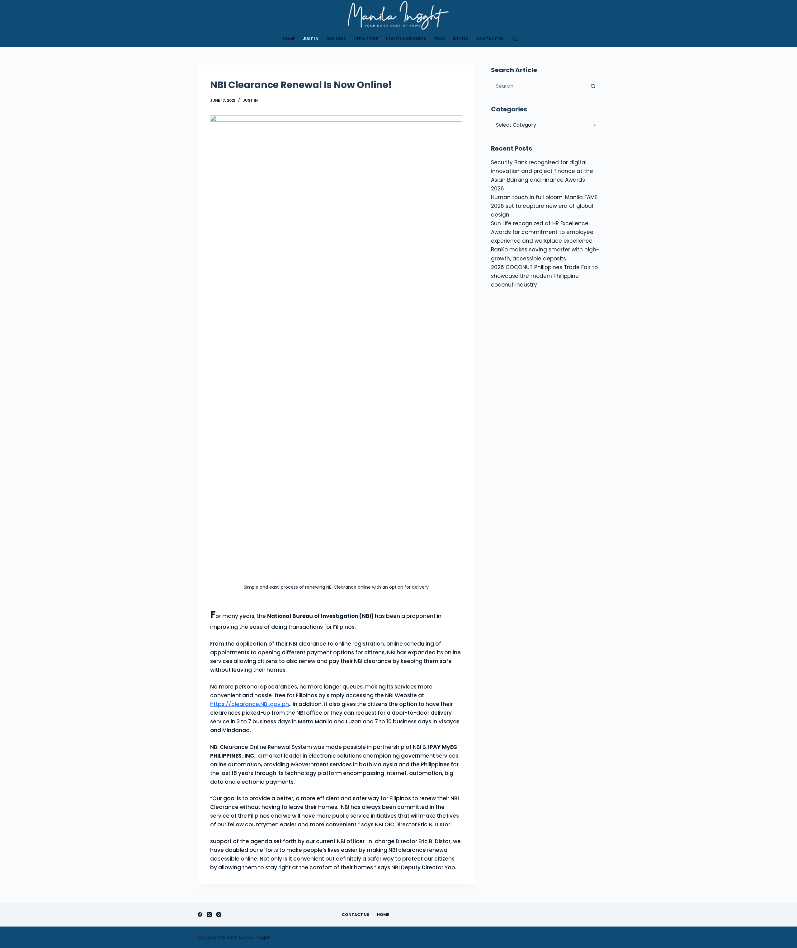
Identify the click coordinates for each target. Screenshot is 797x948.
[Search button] (593, 86)
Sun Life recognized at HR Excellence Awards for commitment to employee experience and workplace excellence (542, 232)
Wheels (460, 38)
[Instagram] (218, 914)
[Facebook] (200, 914)
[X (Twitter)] (209, 914)
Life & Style (366, 38)
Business (336, 38)
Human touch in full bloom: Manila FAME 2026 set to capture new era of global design (544, 206)
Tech (439, 38)
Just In (310, 38)
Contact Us (489, 38)
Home (289, 38)
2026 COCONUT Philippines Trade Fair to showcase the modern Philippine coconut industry (544, 276)
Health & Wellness (406, 38)
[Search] (515, 39)
